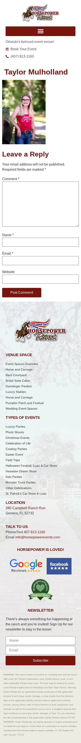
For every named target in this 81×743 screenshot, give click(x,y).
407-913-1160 (34, 532)
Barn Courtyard (16, 375)
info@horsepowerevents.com (37, 537)
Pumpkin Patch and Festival (25, 403)
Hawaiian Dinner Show (21, 471)
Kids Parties (14, 477)
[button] (40, 31)
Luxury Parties (15, 426)
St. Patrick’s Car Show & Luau (26, 493)
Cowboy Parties (16, 449)
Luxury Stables (16, 392)
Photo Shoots (15, 432)
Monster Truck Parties (21, 482)
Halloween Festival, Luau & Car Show (31, 465)
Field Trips (13, 460)
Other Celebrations (19, 488)
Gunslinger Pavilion (19, 386)
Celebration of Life (18, 443)
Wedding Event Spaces (21, 408)
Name (8, 235)
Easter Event (14, 454)
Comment (10, 179)
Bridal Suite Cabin (18, 380)
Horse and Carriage (19, 369)
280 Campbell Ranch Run (26, 508)
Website (8, 272)
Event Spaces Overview (22, 364)
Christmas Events (18, 437)
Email (7, 253)
